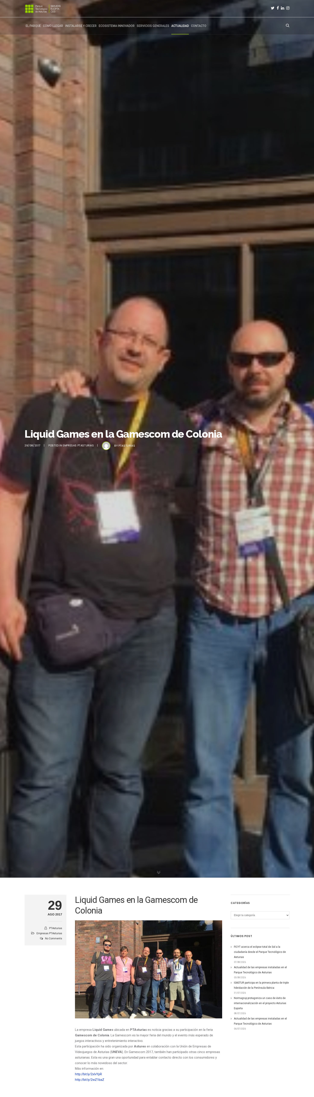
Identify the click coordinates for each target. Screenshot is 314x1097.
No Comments (53, 938)
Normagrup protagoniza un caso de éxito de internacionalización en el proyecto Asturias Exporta (260, 1003)
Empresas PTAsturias (78, 445)
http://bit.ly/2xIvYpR (89, 1074)
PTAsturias (127, 445)
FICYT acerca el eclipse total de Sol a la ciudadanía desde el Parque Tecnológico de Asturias (260, 952)
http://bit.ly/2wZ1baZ (89, 1080)
